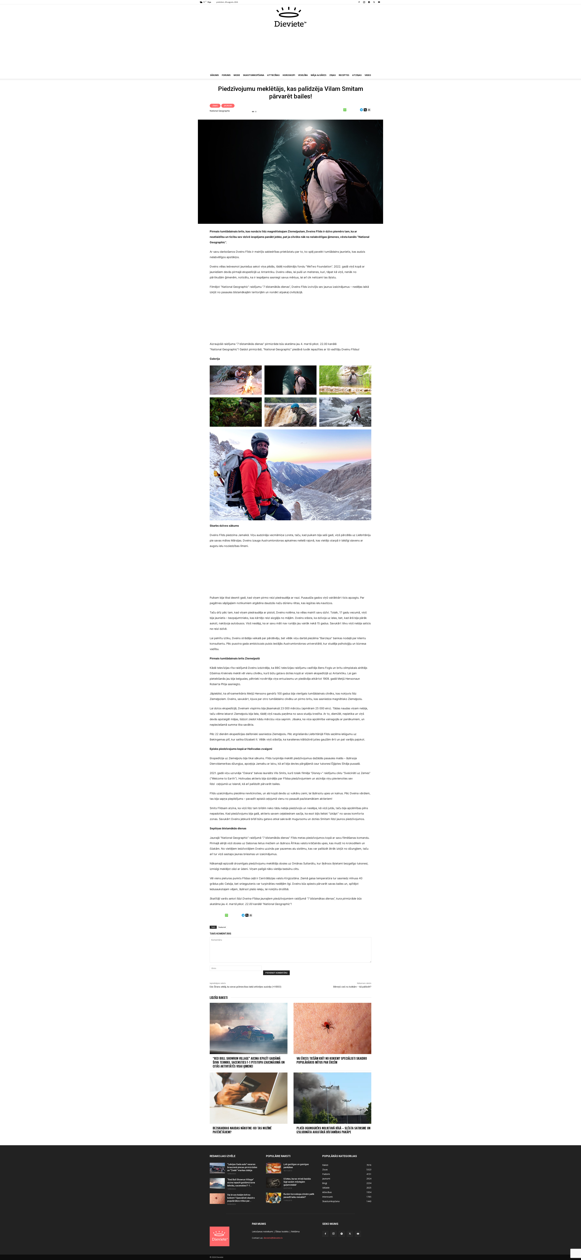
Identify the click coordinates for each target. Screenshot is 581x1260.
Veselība (303, 75)
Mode (237, 75)
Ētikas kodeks (282, 1231)
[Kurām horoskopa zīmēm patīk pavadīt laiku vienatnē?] (273, 1198)
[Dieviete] (290, 17)
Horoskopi (289, 75)
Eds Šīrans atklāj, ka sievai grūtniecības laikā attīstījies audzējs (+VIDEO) (245, 986)
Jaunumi (228, 105)
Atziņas (357, 75)
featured (222, 927)
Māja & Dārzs (318, 75)
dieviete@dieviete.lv (273, 1237)
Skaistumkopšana (253, 75)
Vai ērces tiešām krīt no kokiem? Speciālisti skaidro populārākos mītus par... (241, 1198)
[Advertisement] (290, 49)
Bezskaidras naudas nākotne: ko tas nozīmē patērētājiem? (242, 1130)
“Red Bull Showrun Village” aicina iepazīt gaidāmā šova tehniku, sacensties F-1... (241, 1182)
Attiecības (273, 75)
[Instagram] (364, 2)
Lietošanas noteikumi (262, 1231)
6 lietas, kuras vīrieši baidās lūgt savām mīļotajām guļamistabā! (297, 1182)
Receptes (344, 75)
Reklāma (295, 1231)
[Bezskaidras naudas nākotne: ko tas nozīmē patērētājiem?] (248, 1098)
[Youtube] (379, 2)
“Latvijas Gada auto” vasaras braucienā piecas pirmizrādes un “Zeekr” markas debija (242, 1167)
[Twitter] (374, 2)
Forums (226, 75)
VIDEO (368, 75)
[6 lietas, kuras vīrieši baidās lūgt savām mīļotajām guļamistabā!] (273, 1182)
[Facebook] (359, 2)
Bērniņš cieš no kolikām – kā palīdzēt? (352, 986)
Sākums (214, 75)
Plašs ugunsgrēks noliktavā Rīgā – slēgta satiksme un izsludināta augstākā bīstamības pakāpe (333, 1130)
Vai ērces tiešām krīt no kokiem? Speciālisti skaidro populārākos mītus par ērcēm (332, 1060)
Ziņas (332, 75)
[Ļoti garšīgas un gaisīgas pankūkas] (273, 1168)
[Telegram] (369, 2)
